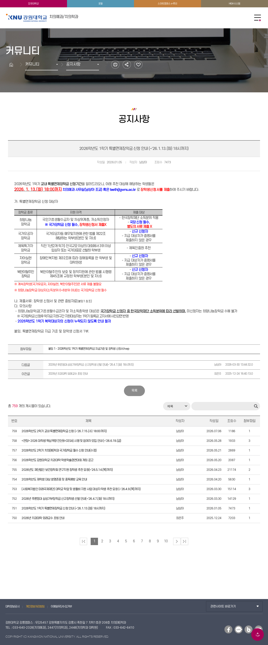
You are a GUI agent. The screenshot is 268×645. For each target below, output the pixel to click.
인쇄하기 (115, 64)
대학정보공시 (12, 606)
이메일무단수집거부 (61, 606)
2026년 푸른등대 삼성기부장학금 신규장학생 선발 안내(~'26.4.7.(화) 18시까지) (150, 364)
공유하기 (127, 64)
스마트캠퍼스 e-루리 (167, 3)
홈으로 (11, 64)
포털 (100, 3)
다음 (176, 541)
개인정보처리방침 (35, 606)
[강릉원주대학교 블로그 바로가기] (249, 629)
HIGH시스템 (234, 3)
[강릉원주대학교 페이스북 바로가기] (228, 629)
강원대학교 (33, 3)
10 (166, 541)
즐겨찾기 (138, 64)
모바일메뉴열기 (257, 17)
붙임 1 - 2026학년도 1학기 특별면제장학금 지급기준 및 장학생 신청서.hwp (88, 348)
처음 (83, 541)
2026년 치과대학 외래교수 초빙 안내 (150, 373)
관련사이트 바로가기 (223, 606)
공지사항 (73, 64)
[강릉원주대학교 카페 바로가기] (238, 629)
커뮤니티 (32, 64)
